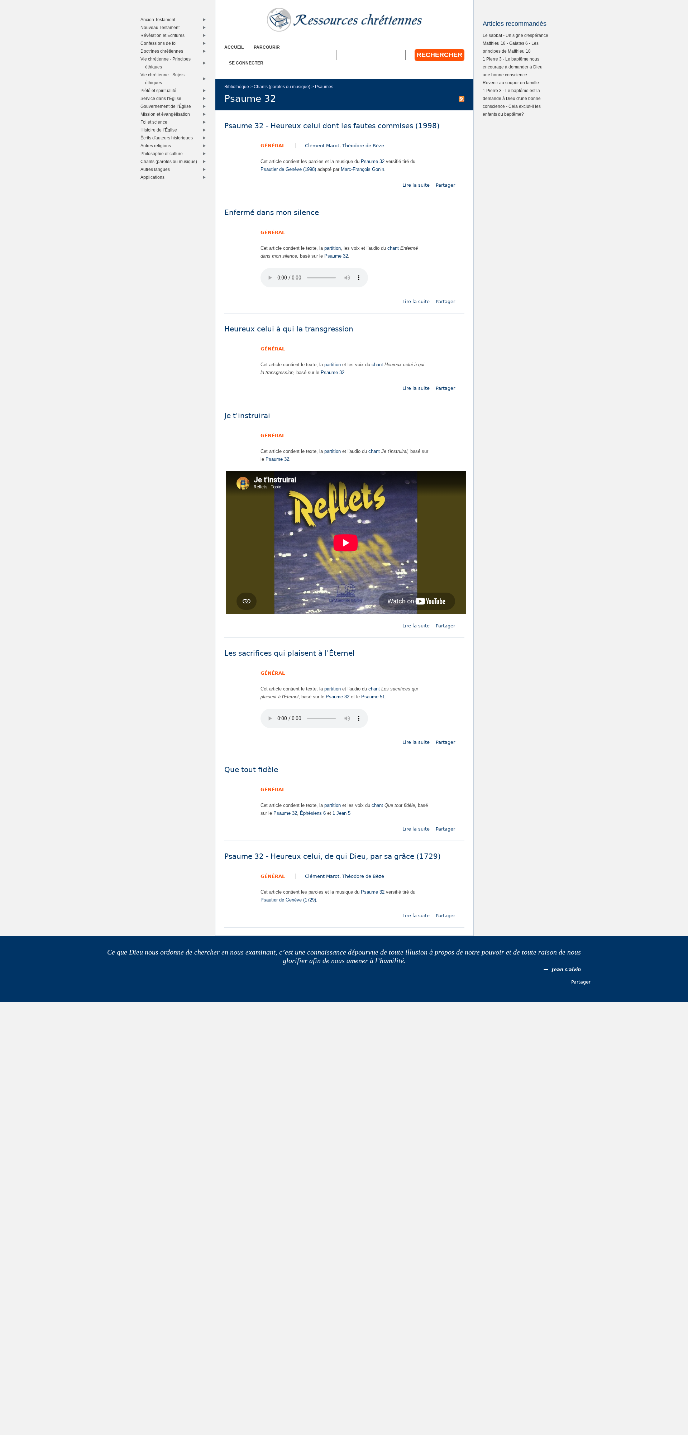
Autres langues (156, 169)
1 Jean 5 (341, 813)
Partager (445, 185)
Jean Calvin (566, 969)
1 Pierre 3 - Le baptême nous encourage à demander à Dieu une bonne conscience (513, 67)
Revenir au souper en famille (511, 82)
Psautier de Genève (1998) (288, 169)
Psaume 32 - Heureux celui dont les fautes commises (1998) (332, 126)
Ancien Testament (159, 19)
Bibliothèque (236, 86)
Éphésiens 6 (313, 813)
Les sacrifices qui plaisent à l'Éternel (289, 653)
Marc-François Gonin (362, 169)
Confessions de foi (160, 43)
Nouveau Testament (161, 27)
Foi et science (155, 122)
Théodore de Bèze (363, 145)
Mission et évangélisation (166, 114)
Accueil (234, 47)
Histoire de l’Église (160, 130)
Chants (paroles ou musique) (282, 86)
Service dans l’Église (162, 98)
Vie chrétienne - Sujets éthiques (164, 78)
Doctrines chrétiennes (163, 51)
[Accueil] (344, 20)
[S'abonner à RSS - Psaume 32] (461, 98)
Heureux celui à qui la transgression (288, 329)
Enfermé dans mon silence (271, 213)
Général (273, 145)
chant (393, 248)
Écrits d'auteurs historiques (168, 137)
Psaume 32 (372, 161)
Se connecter (246, 63)
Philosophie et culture (163, 153)
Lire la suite (416, 185)
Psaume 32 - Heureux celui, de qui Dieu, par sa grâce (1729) (332, 856)
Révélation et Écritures (164, 35)
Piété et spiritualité (160, 90)
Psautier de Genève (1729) (288, 900)
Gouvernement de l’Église (167, 106)
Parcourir (267, 47)
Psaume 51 (373, 696)
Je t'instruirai (247, 416)
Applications (154, 177)
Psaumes (324, 86)
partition (332, 248)
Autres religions (157, 145)
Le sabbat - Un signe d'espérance (515, 35)
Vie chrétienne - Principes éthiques (167, 63)
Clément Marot (322, 145)
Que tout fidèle (251, 770)
